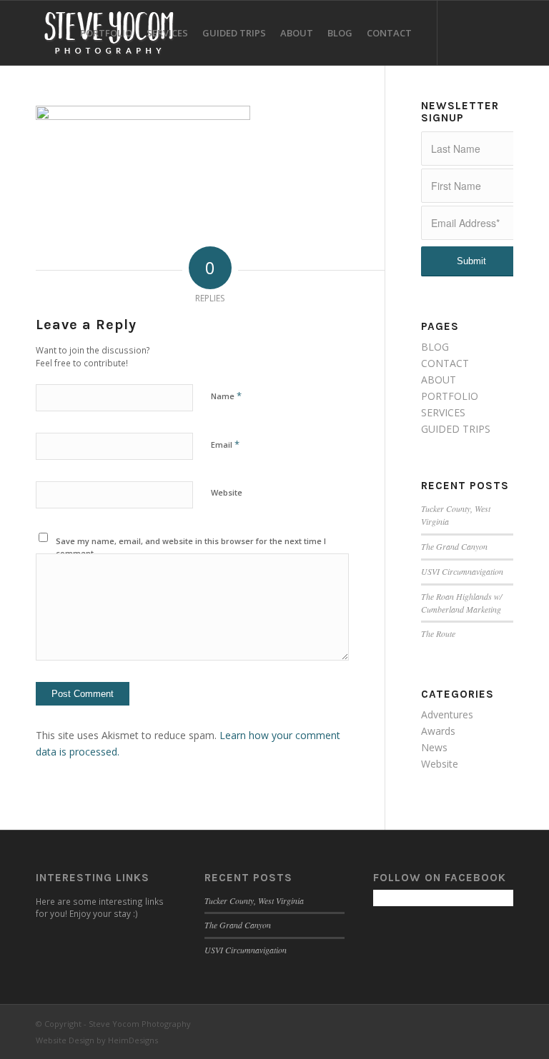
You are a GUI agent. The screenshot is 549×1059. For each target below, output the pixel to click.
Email (225, 444)
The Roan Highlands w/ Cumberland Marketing (461, 603)
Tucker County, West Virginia (254, 900)
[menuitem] (106, 33)
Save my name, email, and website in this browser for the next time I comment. (191, 547)
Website (226, 492)
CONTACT (445, 363)
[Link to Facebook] (459, 32)
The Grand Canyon (454, 546)
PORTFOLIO (449, 396)
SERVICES (443, 412)
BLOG (435, 346)
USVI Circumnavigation (462, 571)
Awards (438, 731)
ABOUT (438, 379)
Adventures (447, 714)
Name (226, 395)
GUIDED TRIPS (455, 429)
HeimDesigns (133, 1040)
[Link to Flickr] (502, 32)
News (434, 747)
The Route (438, 633)
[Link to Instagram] (481, 32)
